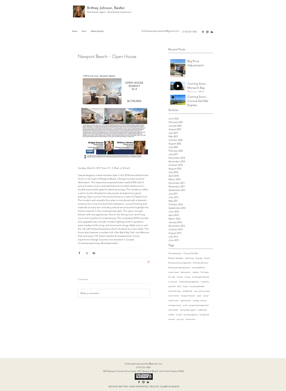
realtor (171, 314)
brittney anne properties (179, 262)
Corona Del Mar (190, 253)
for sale (171, 277)
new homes (173, 295)
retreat (171, 319)
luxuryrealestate (197, 286)
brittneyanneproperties (179, 267)
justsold (171, 286)
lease (185, 286)
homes (180, 277)
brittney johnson (200, 262)
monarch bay (174, 291)
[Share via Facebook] (79, 253)
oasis (199, 295)
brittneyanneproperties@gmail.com (160, 31)
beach (207, 258)
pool (185, 305)
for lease (205, 272)
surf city (180, 319)
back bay (189, 258)
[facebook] (202, 31)
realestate (202, 309)
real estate (173, 309)
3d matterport (175, 253)
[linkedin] (211, 31)
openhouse (185, 300)
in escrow (172, 281)
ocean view (173, 300)
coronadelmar (198, 267)
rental (179, 314)
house (188, 277)
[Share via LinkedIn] (94, 253)
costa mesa (173, 272)
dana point (186, 272)
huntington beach (200, 277)
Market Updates (176, 258)
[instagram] (207, 31)
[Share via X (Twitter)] (86, 253)
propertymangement (199, 305)
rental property (190, 314)
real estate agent (188, 309)
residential (204, 314)
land (179, 286)
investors (205, 281)
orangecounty (174, 305)
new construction (202, 291)
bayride (198, 258)
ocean (206, 295)
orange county (199, 300)
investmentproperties (189, 281)
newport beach (188, 295)
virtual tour (190, 319)
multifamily (187, 291)
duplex (195, 272)
